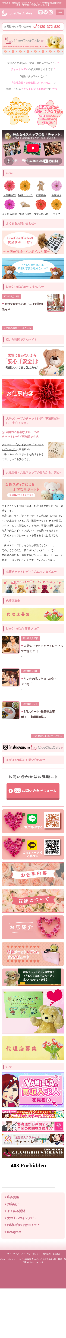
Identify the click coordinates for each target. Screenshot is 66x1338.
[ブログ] (56, 212)
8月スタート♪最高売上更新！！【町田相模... (38, 714)
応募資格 (13, 1197)
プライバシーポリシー (30, 1254)
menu (60, 12)
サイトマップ (13, 1254)
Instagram (14, 1232)
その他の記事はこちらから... (47, 736)
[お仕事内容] (9, 193)
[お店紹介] (56, 193)
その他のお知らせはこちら (17, 328)
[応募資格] (41, 193)
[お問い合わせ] (41, 212)
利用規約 (47, 1254)
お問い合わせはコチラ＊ (23, 1225)
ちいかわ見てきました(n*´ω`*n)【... (38, 681)
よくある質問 (16, 1211)
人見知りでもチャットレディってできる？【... (42, 648)
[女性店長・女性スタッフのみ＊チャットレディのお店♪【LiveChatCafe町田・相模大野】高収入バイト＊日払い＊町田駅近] (17, 15)
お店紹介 (13, 1204)
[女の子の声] (25, 212)
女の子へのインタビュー (23, 1218)
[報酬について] (25, 193)
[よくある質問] (9, 212)
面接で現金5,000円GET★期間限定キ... (22, 306)
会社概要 (57, 1254)
